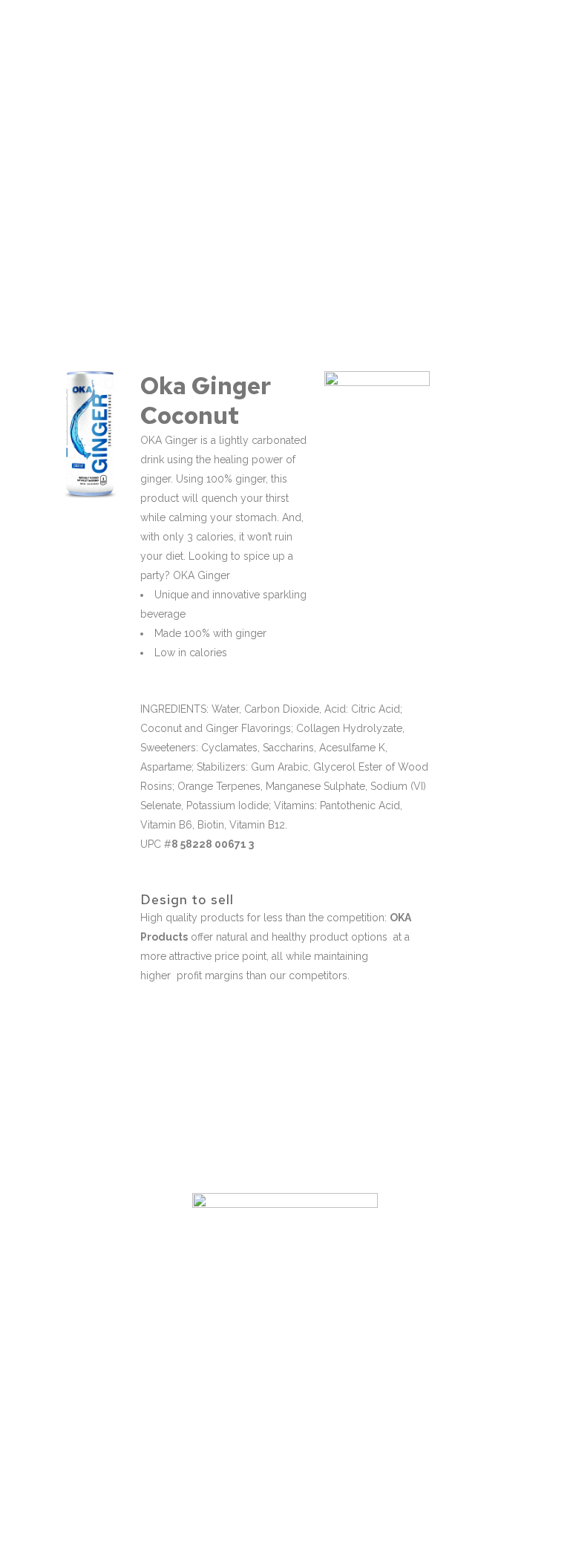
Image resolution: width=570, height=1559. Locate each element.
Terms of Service (210, 1534)
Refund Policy (366, 1534)
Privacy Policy (291, 1534)
